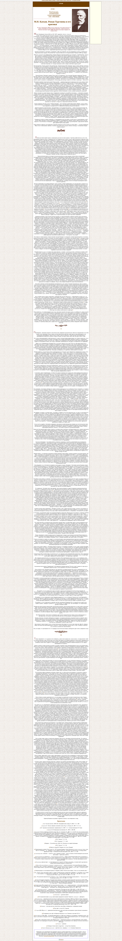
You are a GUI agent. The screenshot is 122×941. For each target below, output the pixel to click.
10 (49, 847)
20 (34, 885)
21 (36, 889)
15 (36, 865)
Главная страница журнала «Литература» (63, 0)
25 (40, 906)
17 (34, 872)
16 (34, 870)
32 (46, 925)
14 (35, 862)
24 (35, 898)
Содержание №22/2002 (76, 0)
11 (34, 849)
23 (38, 896)
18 (34, 876)
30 (35, 919)
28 (42, 913)
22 (53, 894)
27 (35, 910)
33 (41, 927)
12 (34, 853)
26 (53, 908)
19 (35, 879)
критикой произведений (49, 936)
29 (34, 915)
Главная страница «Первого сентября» (49, 0)
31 (56, 923)
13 (35, 856)
